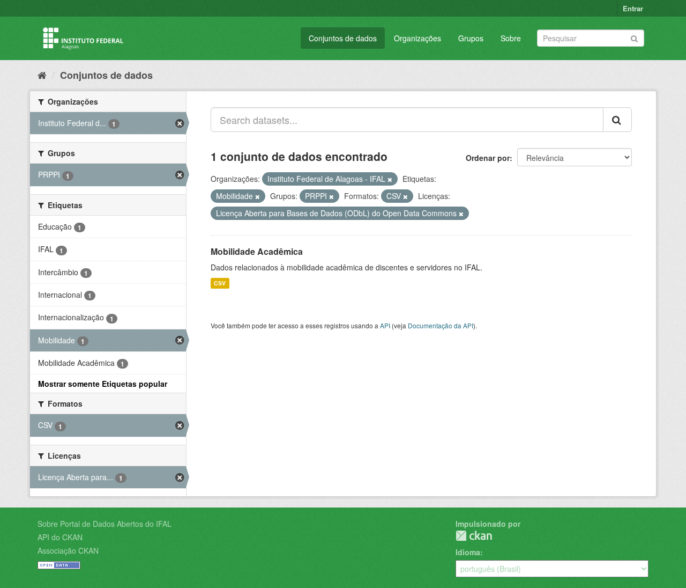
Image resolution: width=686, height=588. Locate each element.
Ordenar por (488, 157)
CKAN (474, 535)
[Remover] (389, 179)
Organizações (417, 38)
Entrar (633, 8)
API (385, 325)
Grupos (470, 38)
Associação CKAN (68, 550)
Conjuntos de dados (343, 38)
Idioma (468, 552)
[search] (617, 119)
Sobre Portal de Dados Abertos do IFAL (105, 523)
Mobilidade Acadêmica (257, 251)
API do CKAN (60, 537)
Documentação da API (440, 325)
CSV (220, 283)
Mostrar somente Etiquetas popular (102, 383)
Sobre (511, 38)
